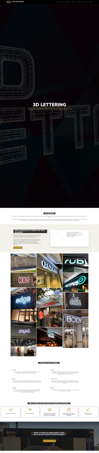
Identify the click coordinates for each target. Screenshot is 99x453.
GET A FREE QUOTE (49, 440)
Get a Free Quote (17, 247)
